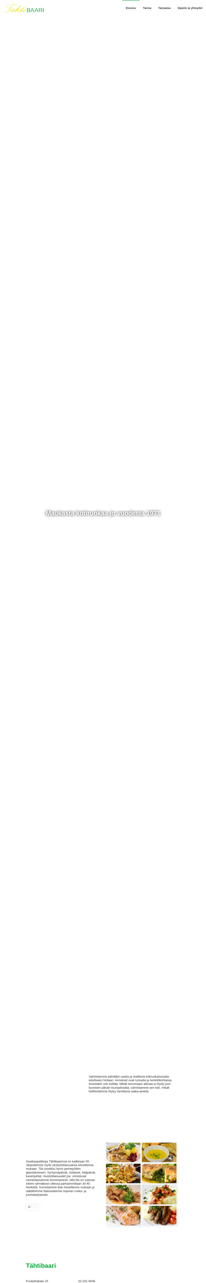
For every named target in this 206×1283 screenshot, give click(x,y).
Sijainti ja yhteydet (190, 8)
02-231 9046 (86, 1281)
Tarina (147, 8)
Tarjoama (164, 8)
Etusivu (131, 8)
